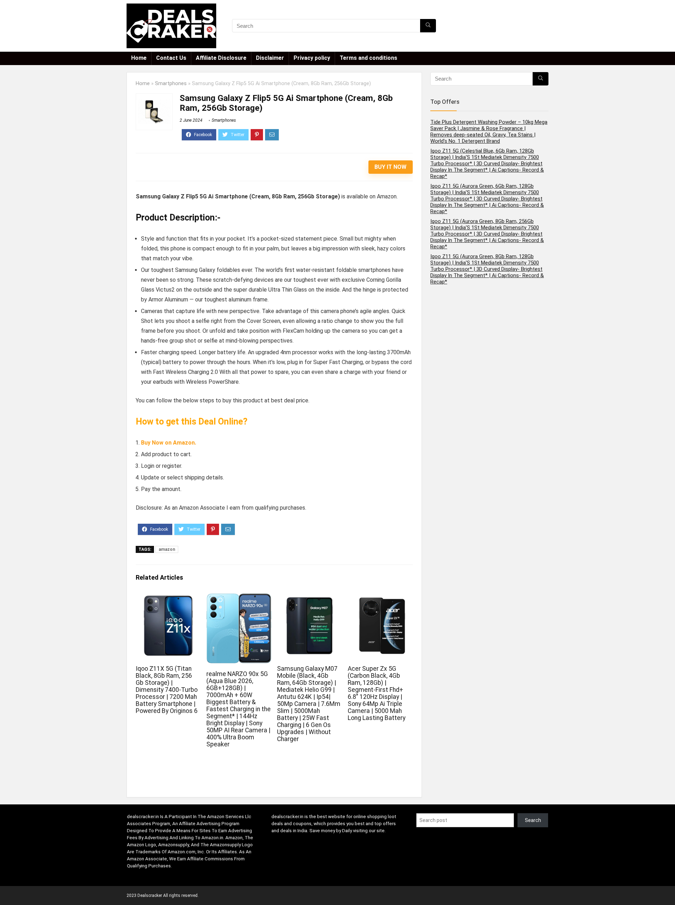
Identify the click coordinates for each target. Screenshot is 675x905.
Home (139, 58)
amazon (167, 549)
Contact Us (171, 58)
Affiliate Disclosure (221, 58)
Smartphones (171, 84)
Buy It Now (390, 167)
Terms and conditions (368, 58)
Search (533, 820)
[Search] (428, 25)
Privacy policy (312, 58)
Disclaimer (270, 58)
